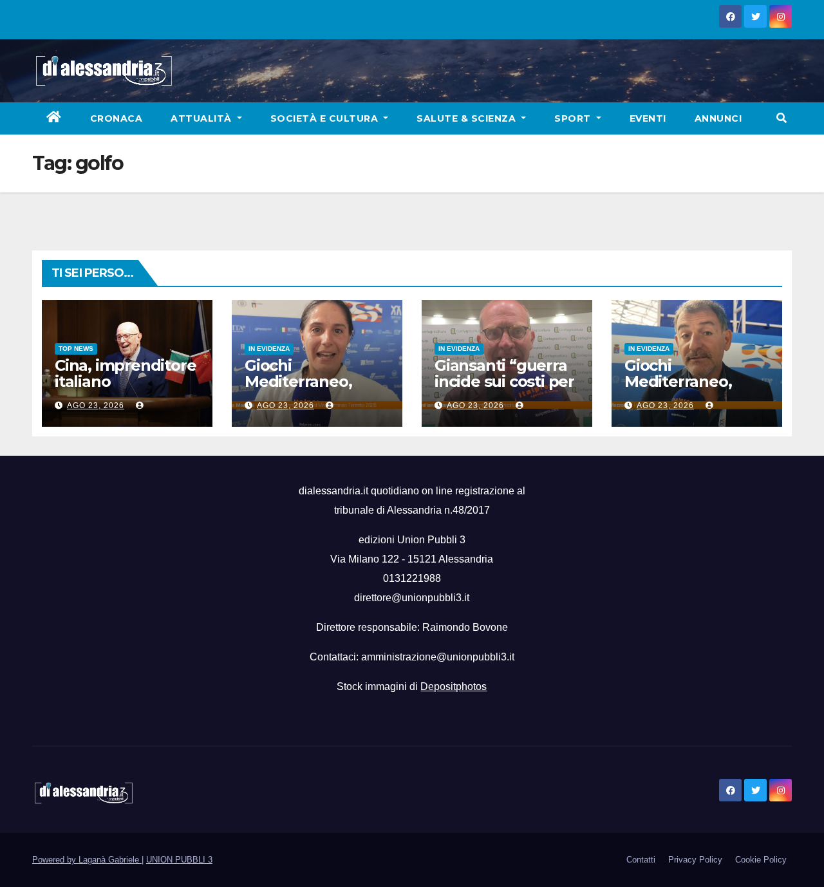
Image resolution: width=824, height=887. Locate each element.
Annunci (718, 118)
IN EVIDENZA (269, 348)
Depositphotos (453, 686)
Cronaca (116, 118)
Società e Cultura (325, 118)
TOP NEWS (76, 348)
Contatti (640, 859)
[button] (781, 118)
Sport (574, 118)
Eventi (648, 118)
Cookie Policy (761, 859)
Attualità (202, 118)
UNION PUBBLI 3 (179, 859)
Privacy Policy (695, 859)
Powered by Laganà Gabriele (87, 859)
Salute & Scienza (468, 118)
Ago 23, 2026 (95, 405)
